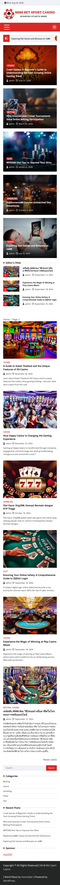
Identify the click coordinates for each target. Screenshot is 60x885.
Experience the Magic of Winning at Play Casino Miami (39, 284)
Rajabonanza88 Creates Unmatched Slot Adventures (28, 204)
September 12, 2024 (44, 274)
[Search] (54, 27)
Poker (5, 795)
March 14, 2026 (26, 123)
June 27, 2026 (25, 80)
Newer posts (50, 759)
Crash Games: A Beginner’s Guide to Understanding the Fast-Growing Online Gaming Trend (28, 73)
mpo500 (7, 854)
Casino (10, 65)
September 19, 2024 (44, 289)
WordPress (9, 881)
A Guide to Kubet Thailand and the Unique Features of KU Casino (26, 367)
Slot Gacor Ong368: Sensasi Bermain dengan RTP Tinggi (28, 507)
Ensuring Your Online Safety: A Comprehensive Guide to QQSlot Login (39, 298)
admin (12, 80)
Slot (9, 158)
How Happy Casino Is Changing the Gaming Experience (27, 437)
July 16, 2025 (24, 253)
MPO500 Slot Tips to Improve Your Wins (29, 162)
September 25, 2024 (44, 303)
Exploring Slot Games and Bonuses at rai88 (27, 247)
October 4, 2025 (26, 210)
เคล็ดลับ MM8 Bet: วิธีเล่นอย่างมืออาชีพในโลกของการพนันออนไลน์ (38, 269)
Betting (11, 112)
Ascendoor (27, 877)
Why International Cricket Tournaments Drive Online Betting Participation (28, 117)
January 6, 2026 (26, 167)
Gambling (12, 198)
